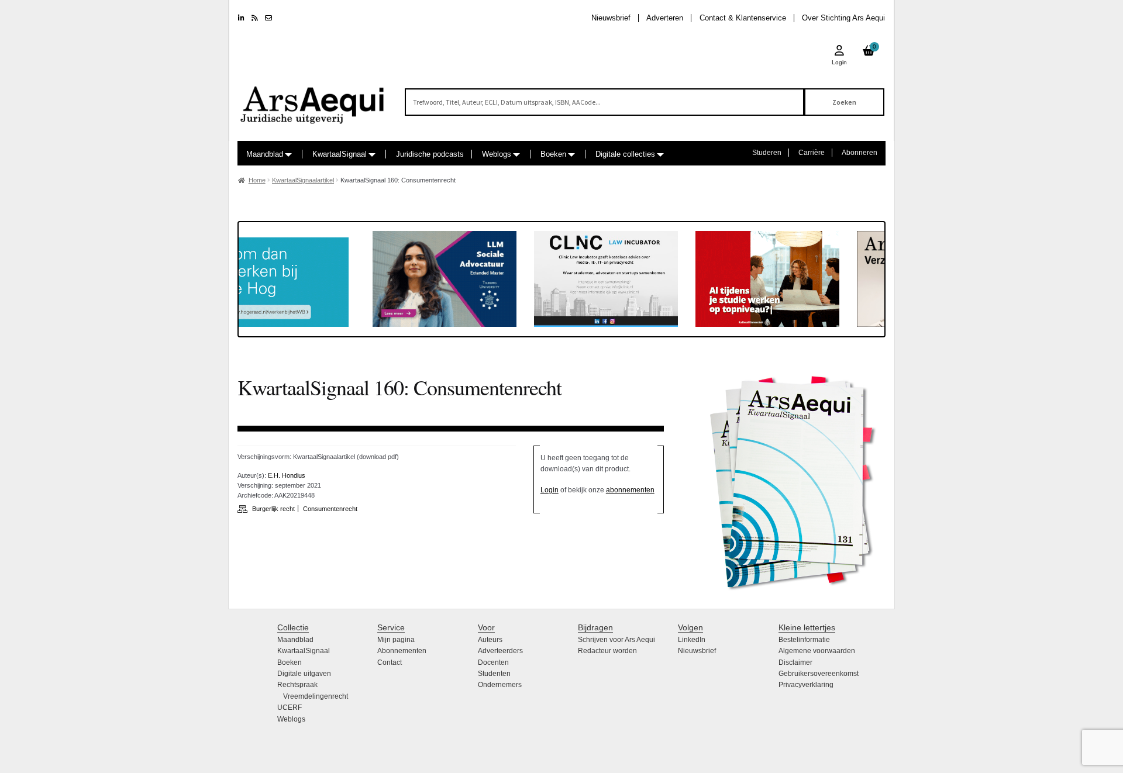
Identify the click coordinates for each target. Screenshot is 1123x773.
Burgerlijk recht (273, 508)
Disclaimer (795, 662)
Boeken (553, 154)
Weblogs (496, 154)
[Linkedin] (241, 18)
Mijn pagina (396, 640)
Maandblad (264, 154)
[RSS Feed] (255, 18)
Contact (389, 662)
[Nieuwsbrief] (268, 18)
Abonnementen (401, 651)
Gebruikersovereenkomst (818, 674)
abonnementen (630, 490)
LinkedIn (691, 640)
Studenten (494, 674)
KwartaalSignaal (339, 154)
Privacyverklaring (805, 685)
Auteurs (490, 640)
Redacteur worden (607, 651)
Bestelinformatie (804, 640)
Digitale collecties (625, 154)
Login (549, 490)
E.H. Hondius (286, 475)
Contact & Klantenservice (743, 17)
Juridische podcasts (430, 154)
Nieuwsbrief (611, 17)
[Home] (313, 99)
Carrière (811, 153)
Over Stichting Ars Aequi (843, 17)
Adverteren (664, 17)
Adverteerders (500, 651)
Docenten (493, 662)
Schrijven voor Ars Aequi (616, 640)
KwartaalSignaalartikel (303, 180)
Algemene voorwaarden (816, 651)
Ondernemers (500, 685)
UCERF (289, 707)
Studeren (766, 153)
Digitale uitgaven (304, 674)
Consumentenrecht (330, 508)
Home (257, 180)
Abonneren (859, 153)
